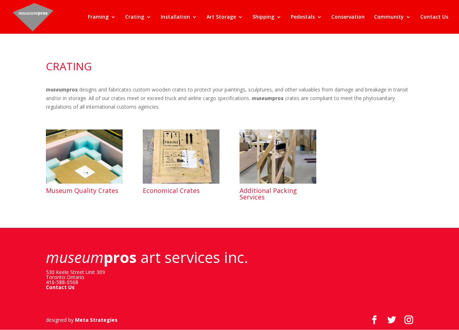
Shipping (263, 17)
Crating (134, 17)
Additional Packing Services (268, 193)
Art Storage (221, 17)
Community (389, 17)
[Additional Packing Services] (278, 156)
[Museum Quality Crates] (84, 156)
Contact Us (434, 17)
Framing (98, 17)
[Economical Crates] (181, 156)
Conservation (348, 17)
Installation (175, 17)
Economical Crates (171, 190)
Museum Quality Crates (82, 190)
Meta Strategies (96, 319)
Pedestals (303, 17)
